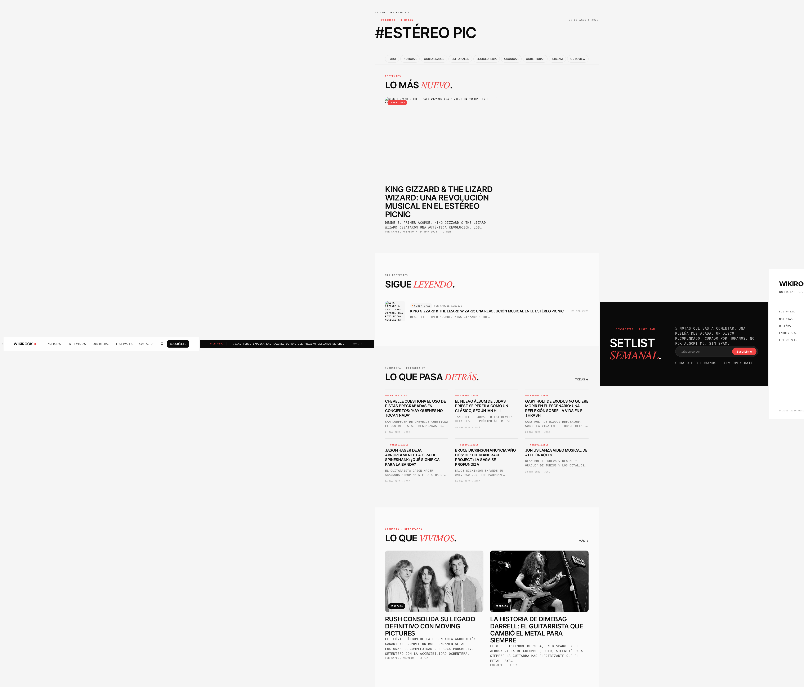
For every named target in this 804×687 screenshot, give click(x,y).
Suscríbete (178, 343)
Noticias (54, 343)
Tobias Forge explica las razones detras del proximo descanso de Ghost (254, 343)
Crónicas (511, 58)
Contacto (145, 343)
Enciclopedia (487, 58)
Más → (584, 540)
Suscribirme (744, 351)
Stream (557, 58)
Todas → (582, 379)
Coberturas (101, 343)
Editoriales (460, 58)
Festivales (124, 343)
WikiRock (23, 344)
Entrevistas (77, 343)
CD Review (577, 58)
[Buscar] (162, 344)
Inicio (380, 12)
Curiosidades (434, 58)
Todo (392, 58)
